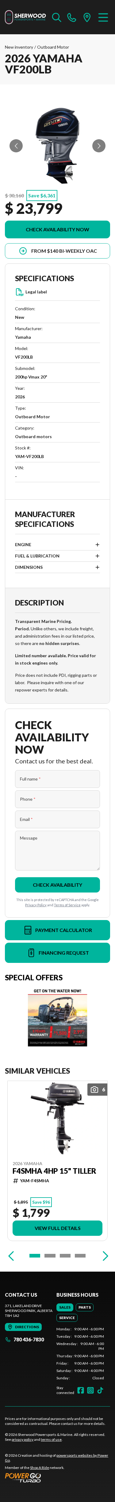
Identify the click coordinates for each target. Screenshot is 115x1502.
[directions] (87, 17)
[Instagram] (90, 1390)
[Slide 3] (65, 1256)
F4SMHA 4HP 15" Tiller (54, 1171)
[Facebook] (80, 1390)
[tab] (64, 1307)
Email (26, 819)
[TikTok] (100, 1390)
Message (28, 837)
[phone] (72, 17)
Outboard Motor (53, 47)
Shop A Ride (39, 1467)
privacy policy (22, 1439)
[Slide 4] (80, 1256)
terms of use (51, 1439)
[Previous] (11, 1256)
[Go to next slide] (98, 145)
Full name (30, 778)
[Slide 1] (34, 1256)
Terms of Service (67, 905)
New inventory (19, 47)
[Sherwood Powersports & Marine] (25, 17)
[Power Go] (57, 1477)
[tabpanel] (80, 1354)
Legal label (36, 291)
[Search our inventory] (57, 17)
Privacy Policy (36, 905)
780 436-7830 (28, 1339)
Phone (28, 799)
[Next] (104, 1256)
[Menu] (103, 17)
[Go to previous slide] (16, 145)
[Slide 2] (49, 1256)
